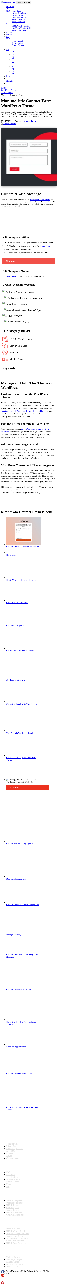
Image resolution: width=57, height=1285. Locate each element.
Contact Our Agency (15, 625)
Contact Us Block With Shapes (19, 1073)
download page (45, 246)
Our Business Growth (15, 680)
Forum (9, 1184)
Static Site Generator (15, 1241)
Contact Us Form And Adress (18, 989)
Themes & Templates (15, 1193)
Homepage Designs (14, 1264)
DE (13, 54)
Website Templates (19, 13)
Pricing (9, 32)
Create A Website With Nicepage (20, 651)
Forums (9, 35)
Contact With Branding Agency (19, 843)
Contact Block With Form (17, 602)
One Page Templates (15, 1215)
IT (13, 61)
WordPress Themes (19, 17)
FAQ (8, 1172)
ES (13, 64)
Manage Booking (13, 934)
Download (10, 7)
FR (13, 59)
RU (13, 74)
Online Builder (11, 276)
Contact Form (30, 121)
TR (13, 71)
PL (13, 66)
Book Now (11, 555)
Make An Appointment (16, 1047)
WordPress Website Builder (22, 28)
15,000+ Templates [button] (13, 11)
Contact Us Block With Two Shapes (21, 704)
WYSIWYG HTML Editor (17, 1238)
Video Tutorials (17, 41)
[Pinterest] (2, 1284)
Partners (9, 1153)
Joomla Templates (18, 20)
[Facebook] (2, 1272)
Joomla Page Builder (19, 30)
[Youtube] (2, 1276)
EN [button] (7, 49)
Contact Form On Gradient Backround (22, 546)
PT (13, 69)
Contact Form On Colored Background (22, 904)
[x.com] (2, 1280)
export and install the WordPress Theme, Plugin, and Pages (23, 411)
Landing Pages (12, 1262)
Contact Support (18, 45)
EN (13, 52)
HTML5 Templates (14, 1212)
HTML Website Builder (20, 26)
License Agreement (14, 1148)
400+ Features (11, 9)
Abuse (9, 1156)
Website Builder (13, 1229)
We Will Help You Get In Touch (19, 733)
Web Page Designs (14, 1259)
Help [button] (8, 39)
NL (13, 57)
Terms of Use (12, 1144)
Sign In (9, 76)
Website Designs (18, 15)
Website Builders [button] (12, 24)
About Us (10, 1151)
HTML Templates (18, 22)
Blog (8, 37)
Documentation (17, 43)
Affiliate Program (13, 1179)
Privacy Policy (12, 1146)
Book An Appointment (15, 879)
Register (9, 81)
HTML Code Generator (16, 1243)
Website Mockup (13, 1267)
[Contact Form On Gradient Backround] (23, 544)
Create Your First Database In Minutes (22, 580)
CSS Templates (12, 1207)
